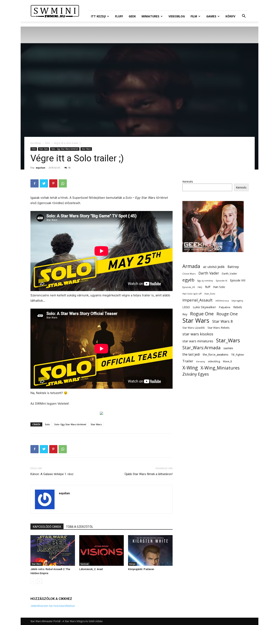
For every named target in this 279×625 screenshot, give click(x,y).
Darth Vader (209, 273)
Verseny (200, 361)
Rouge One (227, 314)
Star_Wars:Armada (201, 347)
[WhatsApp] (63, 183)
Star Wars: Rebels (219, 327)
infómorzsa (222, 300)
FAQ (200, 287)
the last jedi (191, 354)
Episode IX (221, 280)
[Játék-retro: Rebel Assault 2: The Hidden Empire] (52, 550)
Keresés (187, 181)
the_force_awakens (215, 354)
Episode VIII (237, 280)
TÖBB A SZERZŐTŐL (79, 526)
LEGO (186, 307)
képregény (237, 300)
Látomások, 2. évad (91, 569)
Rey (184, 314)
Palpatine (224, 307)
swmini (228, 348)
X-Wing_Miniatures (220, 368)
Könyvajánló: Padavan (141, 569)
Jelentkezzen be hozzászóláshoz (52, 605)
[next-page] (39, 581)
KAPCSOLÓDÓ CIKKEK (47, 526)
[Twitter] (44, 183)
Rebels (237, 307)
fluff (207, 287)
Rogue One (202, 313)
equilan (40, 167)
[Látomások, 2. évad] (101, 550)
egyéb (188, 280)
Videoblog (177, 16)
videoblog (214, 361)
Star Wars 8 (222, 321)
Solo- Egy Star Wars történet (70, 424)
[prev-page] (33, 581)
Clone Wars (189, 273)
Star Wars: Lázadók (193, 327)
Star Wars (86, 148)
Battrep (233, 267)
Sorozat (84, 563)
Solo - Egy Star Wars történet (64, 148)
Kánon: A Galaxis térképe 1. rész (52, 474)
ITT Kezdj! (98, 16)
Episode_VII (188, 287)
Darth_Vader (229, 273)
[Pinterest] (53, 183)
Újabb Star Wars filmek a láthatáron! (149, 474)
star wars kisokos (197, 334)
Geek (132, 16)
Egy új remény (205, 280)
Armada (191, 266)
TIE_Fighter (237, 354)
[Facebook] (34, 183)
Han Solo (43, 148)
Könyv (230, 16)
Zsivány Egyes (195, 374)
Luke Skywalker (204, 307)
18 (69, 167)
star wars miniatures (197, 341)
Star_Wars (228, 340)
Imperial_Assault (197, 300)
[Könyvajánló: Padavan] (150, 550)
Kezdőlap (35, 143)
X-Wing (190, 368)
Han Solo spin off (192, 293)
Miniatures (150, 16)
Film (194, 16)
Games (211, 16)
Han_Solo (209, 293)
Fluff (119, 16)
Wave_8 (227, 361)
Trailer (187, 361)
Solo (47, 424)
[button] (244, 16)
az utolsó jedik (214, 267)
